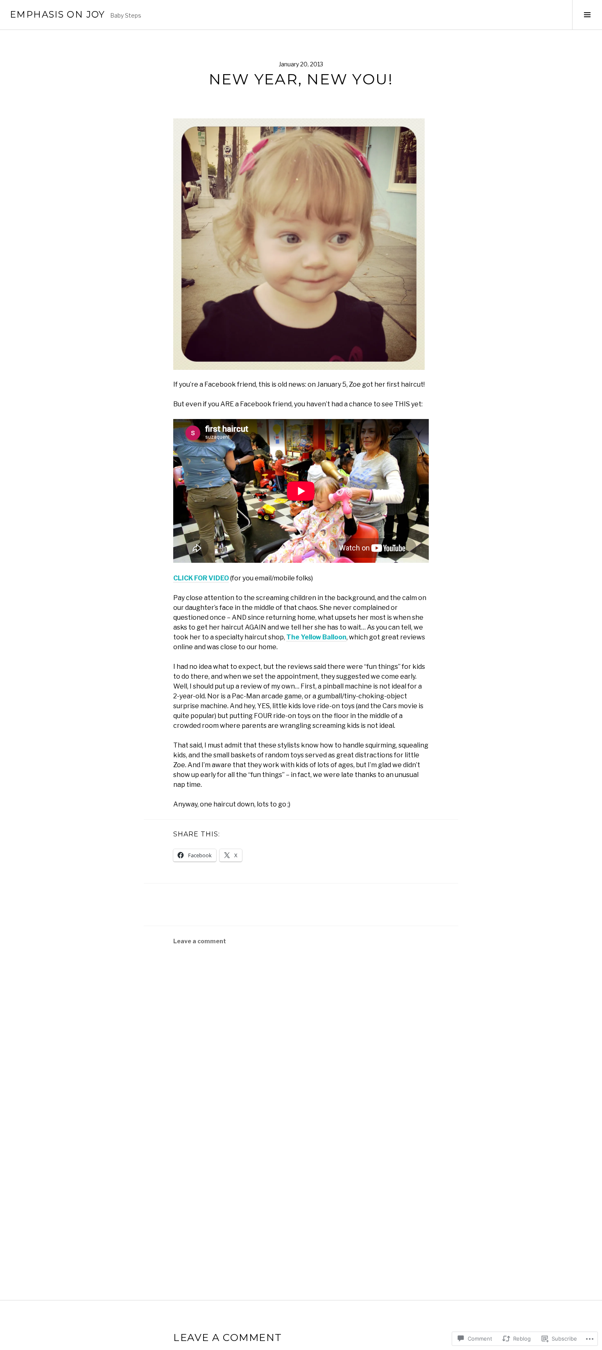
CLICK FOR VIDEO (201, 578)
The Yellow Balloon (316, 637)
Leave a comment (199, 941)
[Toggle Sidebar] (587, 14)
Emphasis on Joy (57, 14)
